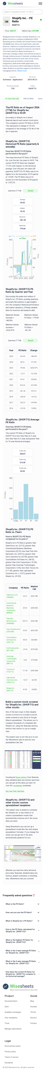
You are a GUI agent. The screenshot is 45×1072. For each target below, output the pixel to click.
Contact (33, 1023)
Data (7, 1007)
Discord (33, 1018)
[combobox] (22, 11)
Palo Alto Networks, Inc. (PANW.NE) (12, 621)
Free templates (11, 1018)
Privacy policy (10, 1051)
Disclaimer (9, 1063)
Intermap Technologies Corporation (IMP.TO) (12, 659)
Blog (32, 1001)
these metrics (21, 777)
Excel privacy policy (13, 1046)
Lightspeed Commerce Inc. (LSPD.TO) (12, 680)
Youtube (33, 1007)
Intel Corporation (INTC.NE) (13, 649)
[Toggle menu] (40, 3)
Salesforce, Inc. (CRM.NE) (12, 596)
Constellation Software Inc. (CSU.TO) (11, 639)
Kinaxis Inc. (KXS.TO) (11, 689)
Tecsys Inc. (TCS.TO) (11, 670)
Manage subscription (13, 1029)
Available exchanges (13, 1012)
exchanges (17, 786)
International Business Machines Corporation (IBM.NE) (11, 608)
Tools (7, 1023)
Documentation (11, 1001)
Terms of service (11, 1057)
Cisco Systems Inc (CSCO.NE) (13, 630)
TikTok (33, 1012)
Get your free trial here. (15, 791)
